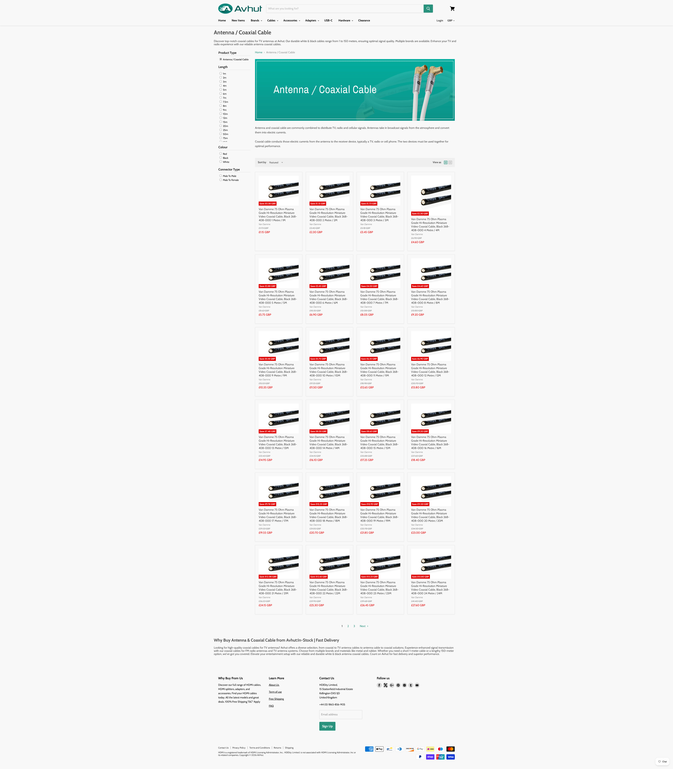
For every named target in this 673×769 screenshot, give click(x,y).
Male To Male (229, 176)
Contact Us (223, 747)
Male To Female (230, 180)
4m (224, 85)
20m (225, 126)
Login (440, 20)
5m (224, 89)
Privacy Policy (239, 747)
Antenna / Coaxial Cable (235, 59)
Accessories (290, 20)
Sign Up (327, 726)
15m (224, 122)
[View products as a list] (450, 162)
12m (224, 118)
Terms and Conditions (259, 747)
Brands (255, 20)
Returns (277, 747)
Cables (271, 20)
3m (224, 81)
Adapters (311, 20)
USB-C (328, 20)
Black (225, 157)
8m (224, 105)
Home (222, 20)
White (225, 162)
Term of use (275, 691)
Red (224, 153)
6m (224, 93)
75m (225, 138)
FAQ (271, 705)
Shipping (289, 747)
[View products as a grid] (445, 162)
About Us (274, 684)
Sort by (262, 162)
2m (224, 77)
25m (225, 130)
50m (225, 134)
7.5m (225, 101)
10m (225, 113)
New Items (238, 20)
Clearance (364, 20)
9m (224, 109)
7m (224, 97)
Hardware (344, 20)
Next (363, 626)
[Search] (428, 9)
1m (224, 73)
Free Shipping (276, 698)
